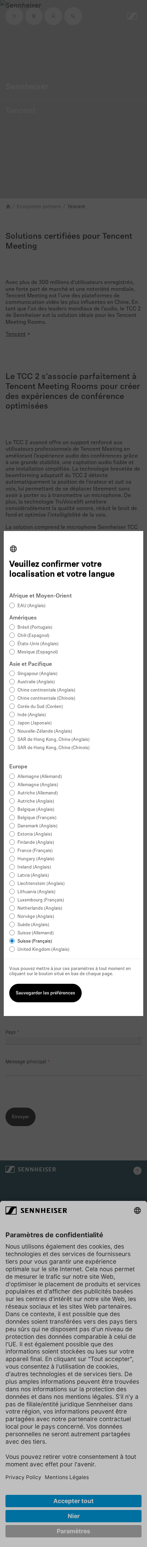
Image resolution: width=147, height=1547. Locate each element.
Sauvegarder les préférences (45, 993)
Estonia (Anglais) (34, 834)
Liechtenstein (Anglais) (41, 884)
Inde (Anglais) (31, 715)
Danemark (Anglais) (37, 826)
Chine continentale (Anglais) (46, 690)
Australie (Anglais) (36, 682)
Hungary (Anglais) (35, 859)
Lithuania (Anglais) (36, 892)
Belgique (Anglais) (35, 809)
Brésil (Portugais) (34, 627)
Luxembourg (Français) (40, 900)
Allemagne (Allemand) (39, 777)
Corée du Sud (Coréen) (40, 707)
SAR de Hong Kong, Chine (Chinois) (53, 748)
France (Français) (35, 851)
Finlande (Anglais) (35, 842)
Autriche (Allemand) (37, 793)
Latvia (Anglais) (33, 875)
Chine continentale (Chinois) (46, 698)
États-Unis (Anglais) (37, 644)
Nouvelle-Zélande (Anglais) (44, 731)
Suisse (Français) (34, 941)
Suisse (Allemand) (35, 933)
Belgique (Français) (36, 818)
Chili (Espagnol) (33, 636)
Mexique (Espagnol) (37, 652)
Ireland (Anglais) (34, 867)
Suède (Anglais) (33, 925)
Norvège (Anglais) (35, 916)
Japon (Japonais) (34, 723)
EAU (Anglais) (31, 606)
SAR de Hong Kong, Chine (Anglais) (53, 739)
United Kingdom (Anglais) (43, 949)
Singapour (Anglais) (37, 674)
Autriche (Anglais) (35, 801)
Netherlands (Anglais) (39, 908)
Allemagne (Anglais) (37, 785)
